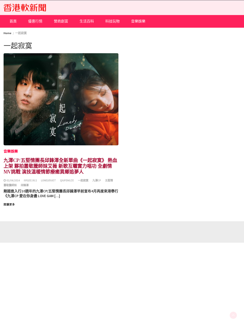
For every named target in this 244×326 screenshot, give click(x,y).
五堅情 (109, 180)
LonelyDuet (48, 180)
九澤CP (96, 180)
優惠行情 (35, 21)
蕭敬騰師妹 (10, 185)
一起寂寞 (83, 180)
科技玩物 (112, 21)
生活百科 (87, 21)
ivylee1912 (30, 180)
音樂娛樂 (138, 21)
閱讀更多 (9, 204)
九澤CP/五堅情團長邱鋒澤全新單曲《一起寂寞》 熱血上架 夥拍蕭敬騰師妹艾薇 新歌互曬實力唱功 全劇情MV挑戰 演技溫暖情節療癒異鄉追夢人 (60, 166)
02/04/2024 (13, 180)
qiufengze (67, 180)
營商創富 (61, 21)
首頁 (13, 21)
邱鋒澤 (25, 185)
